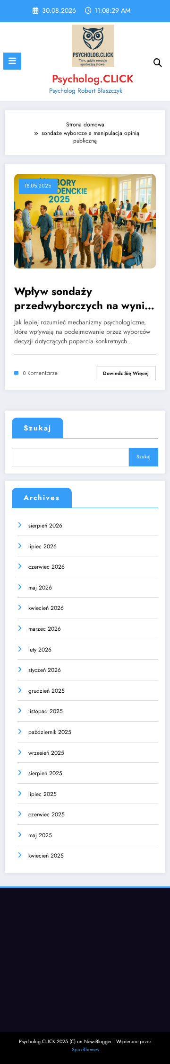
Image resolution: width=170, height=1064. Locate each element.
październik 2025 (49, 732)
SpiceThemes (85, 1049)
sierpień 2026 (45, 525)
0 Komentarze (40, 373)
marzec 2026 (44, 629)
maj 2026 (40, 587)
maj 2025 (40, 835)
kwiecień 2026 (46, 608)
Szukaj (37, 428)
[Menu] (12, 61)
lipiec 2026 (42, 546)
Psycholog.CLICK (93, 78)
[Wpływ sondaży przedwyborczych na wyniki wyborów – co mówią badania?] (85, 220)
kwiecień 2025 (46, 855)
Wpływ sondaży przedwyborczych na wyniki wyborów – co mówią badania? (83, 299)
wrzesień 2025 (46, 753)
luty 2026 (39, 649)
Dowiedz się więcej (126, 373)
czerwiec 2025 (46, 814)
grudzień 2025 (46, 691)
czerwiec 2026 (46, 567)
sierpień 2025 (45, 773)
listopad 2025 (45, 711)
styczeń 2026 (44, 670)
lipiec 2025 (42, 794)
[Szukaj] (157, 62)
